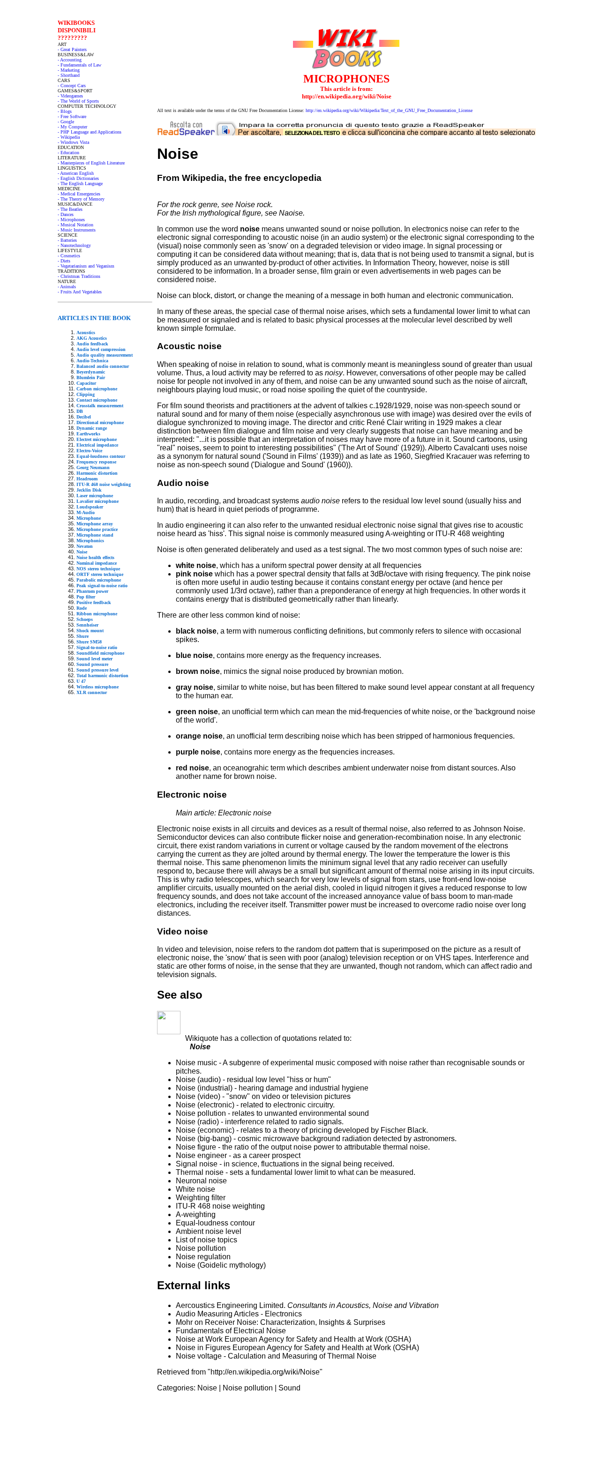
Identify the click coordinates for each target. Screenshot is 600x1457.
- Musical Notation (75, 224)
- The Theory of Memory (81, 199)
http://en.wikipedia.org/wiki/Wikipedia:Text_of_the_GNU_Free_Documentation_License (389, 110)
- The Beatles (70, 209)
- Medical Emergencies (79, 193)
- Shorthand (69, 75)
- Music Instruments (77, 229)
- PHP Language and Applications (89, 131)
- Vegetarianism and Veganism (86, 266)
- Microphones (71, 219)
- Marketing (69, 70)
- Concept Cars (72, 85)
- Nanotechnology (74, 245)
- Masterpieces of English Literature (91, 162)
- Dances (66, 214)
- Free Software (72, 116)
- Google (66, 121)
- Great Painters (72, 49)
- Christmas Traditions (79, 276)
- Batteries (67, 240)
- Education (68, 152)
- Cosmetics (69, 255)
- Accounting (70, 59)
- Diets (64, 260)
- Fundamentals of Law (79, 64)
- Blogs (65, 111)
